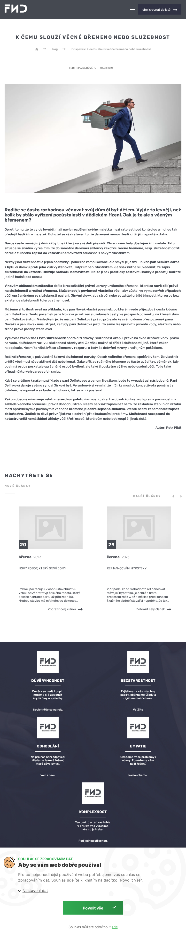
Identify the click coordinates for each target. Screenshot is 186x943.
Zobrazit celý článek (62, 609)
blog (55, 49)
